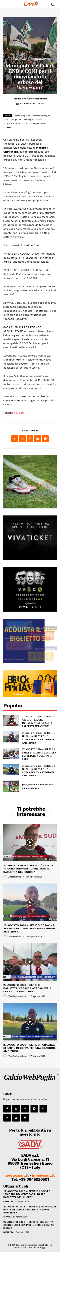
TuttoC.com (17, 412)
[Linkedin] (37, 438)
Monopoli (42, 59)
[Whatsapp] (43, 1108)
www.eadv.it (17, 1175)
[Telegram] (45, 438)
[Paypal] (25, 1118)
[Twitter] (22, 438)
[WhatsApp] (30, 438)
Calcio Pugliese (22, 115)
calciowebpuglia (41, 115)
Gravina (7, 1217)
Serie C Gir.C (20, 59)
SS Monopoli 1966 (36, 124)
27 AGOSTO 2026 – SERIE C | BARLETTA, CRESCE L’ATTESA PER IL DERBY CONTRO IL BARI (39, 754)
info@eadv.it (43, 1175)
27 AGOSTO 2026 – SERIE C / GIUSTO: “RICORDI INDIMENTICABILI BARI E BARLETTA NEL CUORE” (38, 721)
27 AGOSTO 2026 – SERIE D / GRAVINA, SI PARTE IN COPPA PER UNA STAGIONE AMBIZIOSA (38, 737)
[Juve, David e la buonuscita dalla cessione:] (11, 786)
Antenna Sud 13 (16, 876)
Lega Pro (17, 120)
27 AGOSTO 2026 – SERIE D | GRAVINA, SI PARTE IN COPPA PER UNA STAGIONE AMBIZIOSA (38, 770)
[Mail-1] (16, 1118)
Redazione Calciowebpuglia (30, 98)
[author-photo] (5, 876)
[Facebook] (14, 438)
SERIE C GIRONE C (13, 124)
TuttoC (8, 128)
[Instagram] (25, 1108)
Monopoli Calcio (33, 120)
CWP (7, 120)
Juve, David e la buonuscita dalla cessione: (37, 786)
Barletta (8, 1201)
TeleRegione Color (17, 996)
